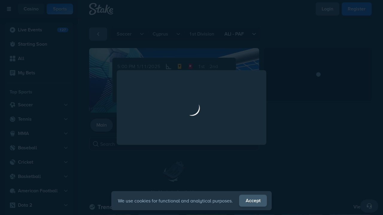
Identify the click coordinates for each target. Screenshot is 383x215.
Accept (253, 200)
